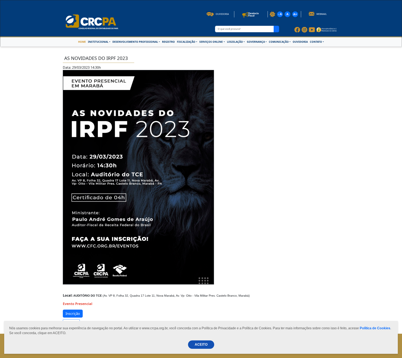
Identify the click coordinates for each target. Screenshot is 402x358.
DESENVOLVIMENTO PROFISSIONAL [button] (135, 42)
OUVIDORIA (300, 42)
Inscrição (73, 313)
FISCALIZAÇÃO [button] (186, 42)
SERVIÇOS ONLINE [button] (211, 42)
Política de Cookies (375, 328)
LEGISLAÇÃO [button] (235, 42)
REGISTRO (168, 42)
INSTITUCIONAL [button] (98, 42)
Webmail (321, 14)
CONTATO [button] (316, 42)
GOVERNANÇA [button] (256, 42)
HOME (82, 42)
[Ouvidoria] (251, 14)
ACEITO (201, 344)
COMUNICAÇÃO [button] (279, 42)
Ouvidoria (222, 14)
